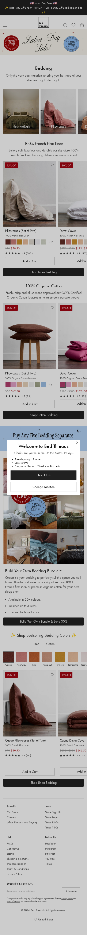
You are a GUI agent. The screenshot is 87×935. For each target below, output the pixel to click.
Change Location (44, 487)
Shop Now (44, 475)
